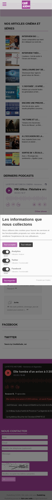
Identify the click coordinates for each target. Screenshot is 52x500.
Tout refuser (26, 245)
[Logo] (26, 4)
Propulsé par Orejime (43, 280)
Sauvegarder (9, 281)
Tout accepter (10, 245)
